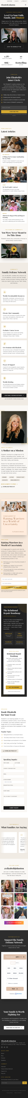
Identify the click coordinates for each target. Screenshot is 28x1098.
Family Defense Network (7, 1068)
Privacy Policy (10, 1092)
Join (24, 1082)
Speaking (3, 1060)
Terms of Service (17, 1092)
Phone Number (7, 779)
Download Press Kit (9, 486)
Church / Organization (9, 768)
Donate (16, 1)
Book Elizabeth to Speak (8, 484)
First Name (6, 762)
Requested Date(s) (8, 785)
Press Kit (24, 1)
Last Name (17, 762)
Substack (3, 1066)
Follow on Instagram (14, 922)
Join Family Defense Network (13, 395)
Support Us (4, 1071)
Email (5, 774)
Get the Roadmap (14, 687)
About (2, 1053)
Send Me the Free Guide (15, 587)
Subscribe (9, 1)
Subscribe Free (14, 111)
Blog (2, 1055)
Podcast (3, 1058)
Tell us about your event (10, 796)
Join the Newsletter (14, 46)
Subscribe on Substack (13, 1027)
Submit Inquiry (14, 807)
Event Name (6, 790)
